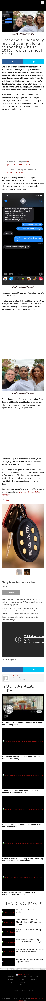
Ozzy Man (16, 676)
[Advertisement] (23, 136)
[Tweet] (33, 61)
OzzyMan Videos (22, 978)
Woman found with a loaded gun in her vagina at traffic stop (30, 960)
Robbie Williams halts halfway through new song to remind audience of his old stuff (22, 860)
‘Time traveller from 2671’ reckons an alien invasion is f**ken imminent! (20, 792)
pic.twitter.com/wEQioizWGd (18, 165)
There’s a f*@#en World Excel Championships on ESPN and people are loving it (29, 922)
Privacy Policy (34, 998)
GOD (7, 500)
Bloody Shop (22, 983)
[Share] (12, 61)
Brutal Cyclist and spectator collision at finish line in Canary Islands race (21, 893)
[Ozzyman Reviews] (23, 975)
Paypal (34, 979)
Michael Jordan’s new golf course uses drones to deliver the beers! (30, 950)
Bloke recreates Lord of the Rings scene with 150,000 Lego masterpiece (29, 940)
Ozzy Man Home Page (11, 979)
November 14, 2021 (15, 172)
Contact (34, 977)
